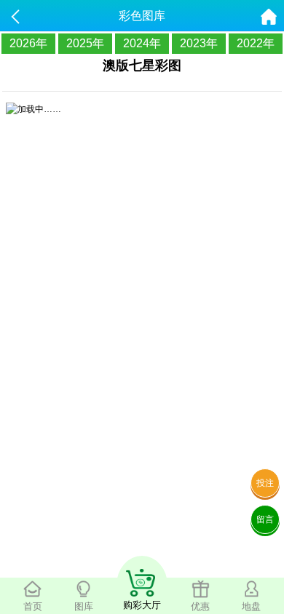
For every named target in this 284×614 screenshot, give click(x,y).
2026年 (28, 43)
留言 (265, 519)
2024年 (142, 43)
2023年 (199, 43)
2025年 (85, 43)
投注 (265, 483)
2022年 (256, 43)
